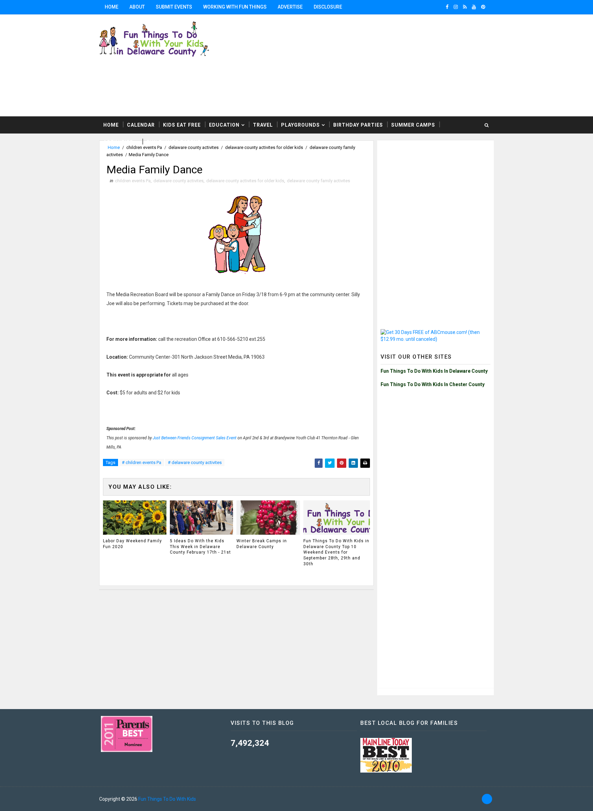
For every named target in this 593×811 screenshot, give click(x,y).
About (137, 7)
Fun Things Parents (176, 142)
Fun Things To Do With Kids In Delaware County (434, 371)
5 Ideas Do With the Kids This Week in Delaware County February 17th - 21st (200, 546)
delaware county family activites (318, 180)
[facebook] (447, 7)
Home (111, 7)
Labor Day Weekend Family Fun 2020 (132, 543)
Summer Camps (413, 125)
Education (224, 125)
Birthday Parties (358, 125)
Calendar (141, 125)
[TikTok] (487, 799)
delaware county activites (178, 180)
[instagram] (456, 7)
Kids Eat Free (182, 125)
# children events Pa (141, 462)
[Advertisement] (409, 65)
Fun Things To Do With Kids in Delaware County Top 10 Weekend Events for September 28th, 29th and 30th (336, 552)
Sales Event (226, 438)
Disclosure (328, 7)
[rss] (464, 7)
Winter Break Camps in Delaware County (261, 543)
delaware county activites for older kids (245, 180)
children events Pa (133, 180)
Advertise (290, 7)
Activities (118, 142)
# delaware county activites (195, 462)
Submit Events (174, 7)
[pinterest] (483, 7)
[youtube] (474, 7)
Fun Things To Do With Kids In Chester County (433, 384)
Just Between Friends (172, 438)
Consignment (203, 438)
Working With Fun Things (235, 7)
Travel (263, 125)
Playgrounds (300, 125)
